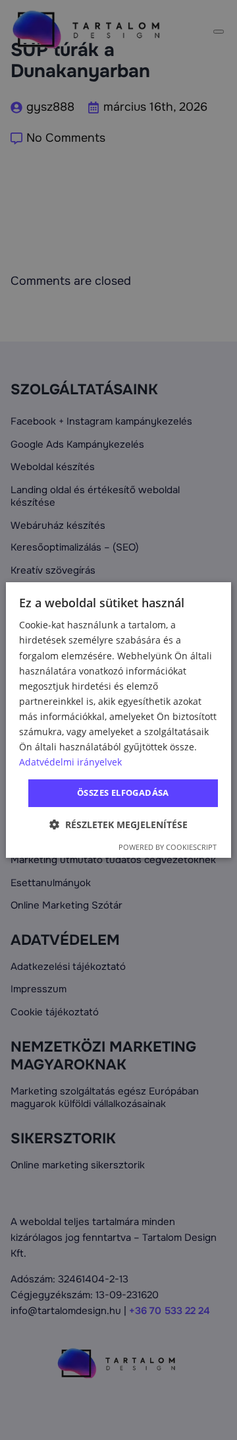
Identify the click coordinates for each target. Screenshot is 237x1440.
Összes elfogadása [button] (123, 792)
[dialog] (118, 720)
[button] (118, 824)
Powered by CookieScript (167, 847)
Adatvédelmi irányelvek (70, 762)
